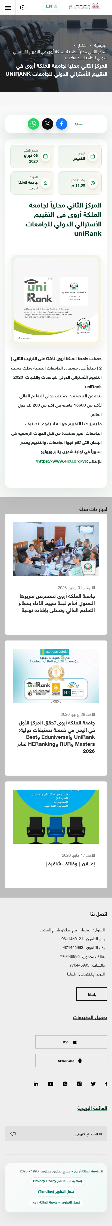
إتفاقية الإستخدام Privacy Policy (57, 1181)
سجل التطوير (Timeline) (56, 1192)
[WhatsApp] (33, 124)
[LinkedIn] (36, 1084)
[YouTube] (50, 1084)
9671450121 (72, 938)
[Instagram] (79, 1084)
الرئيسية (100, 45)
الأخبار (82, 45)
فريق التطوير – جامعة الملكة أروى (56, 1203)
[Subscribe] (13, 1134)
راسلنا (71, 973)
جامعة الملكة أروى (86, 1172)
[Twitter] (93, 1084)
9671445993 (72, 947)
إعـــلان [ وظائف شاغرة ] (70, 864)
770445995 (70, 956)
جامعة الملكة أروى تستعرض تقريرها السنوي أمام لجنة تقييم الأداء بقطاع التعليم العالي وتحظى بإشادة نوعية (56, 604)
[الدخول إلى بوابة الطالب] (22, 7)
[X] (47, 124)
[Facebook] (61, 124)
